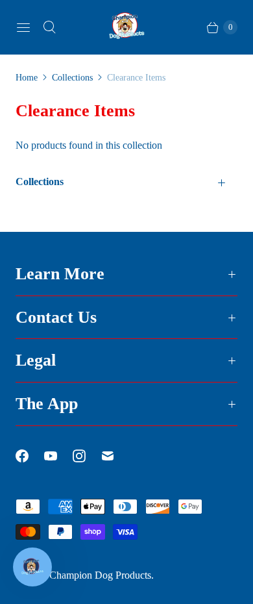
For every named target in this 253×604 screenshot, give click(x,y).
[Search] (49, 27)
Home (27, 77)
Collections (72, 77)
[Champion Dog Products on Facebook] (30, 456)
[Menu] (23, 27)
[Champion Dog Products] (126, 27)
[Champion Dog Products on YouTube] (58, 456)
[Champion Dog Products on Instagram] (87, 456)
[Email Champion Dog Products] (115, 456)
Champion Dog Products (100, 575)
